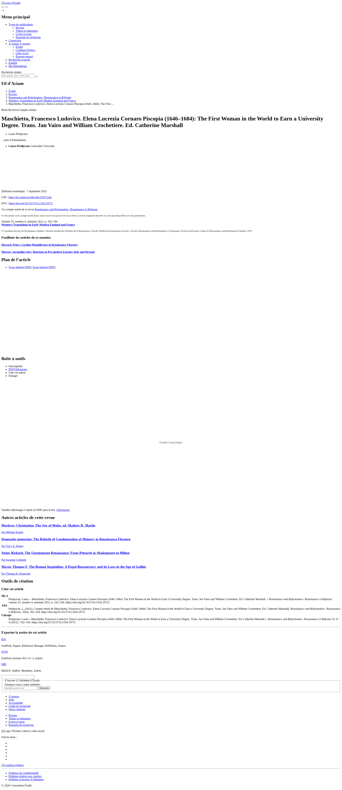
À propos (25, 43)
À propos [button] (14, 43)
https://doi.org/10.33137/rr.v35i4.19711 (31, 203)
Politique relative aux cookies (25, 776)
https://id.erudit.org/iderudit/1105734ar (30, 197)
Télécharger (63, 509)
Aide (11, 699)
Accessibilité (16, 702)
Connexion (15, 40)
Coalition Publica (25, 50)
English (13, 62)
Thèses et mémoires (27, 30)
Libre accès (22, 53)
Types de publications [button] (21, 24)
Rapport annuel (24, 56)
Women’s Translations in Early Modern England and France (42, 100)
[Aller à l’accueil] (10, 2)
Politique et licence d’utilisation (26, 779)
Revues (20, 27)
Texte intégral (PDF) (20, 267)
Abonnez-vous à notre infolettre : (22, 684)
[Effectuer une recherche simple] (2, 7)
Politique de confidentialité (23, 773)
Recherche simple (11, 72)
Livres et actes (24, 34)
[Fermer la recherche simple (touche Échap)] (6, 7)
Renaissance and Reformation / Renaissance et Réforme (40, 97)
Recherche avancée (19, 59)
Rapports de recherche (28, 37)
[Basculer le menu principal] (2, 10)
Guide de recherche (19, 706)
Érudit (19, 46)
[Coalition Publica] (12, 765)
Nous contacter (17, 709)
